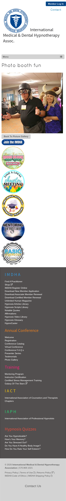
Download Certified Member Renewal (23, 297)
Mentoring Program (14, 374)
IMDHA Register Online (16, 288)
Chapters (9, 401)
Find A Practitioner (13, 281)
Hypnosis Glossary (14, 320)
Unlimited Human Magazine (18, 300)
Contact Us (33, 486)
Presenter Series (13, 353)
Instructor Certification (15, 377)
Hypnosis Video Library (16, 317)
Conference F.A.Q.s (14, 350)
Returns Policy (44, 472)
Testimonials (11, 356)
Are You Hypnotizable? (16, 436)
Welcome (9, 337)
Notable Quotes (12, 310)
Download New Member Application (22, 291)
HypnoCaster (11, 323)
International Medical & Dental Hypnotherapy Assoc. (31, 35)
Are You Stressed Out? (16, 442)
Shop (7, 284)
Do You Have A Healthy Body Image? (23, 445)
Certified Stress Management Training (23, 380)
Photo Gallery (11, 360)
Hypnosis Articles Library (17, 304)
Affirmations (10, 313)
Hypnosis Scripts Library (16, 307)
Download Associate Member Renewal (23, 294)
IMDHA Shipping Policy (39, 476)
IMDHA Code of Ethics (15, 476)
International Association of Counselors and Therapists (31, 398)
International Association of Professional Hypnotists (29, 418)
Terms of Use (26, 472)
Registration (10, 340)
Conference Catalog (14, 343)
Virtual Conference (14, 347)
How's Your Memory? (15, 439)
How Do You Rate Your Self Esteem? (23, 449)
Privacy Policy (11, 472)
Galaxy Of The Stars (15, 383)
